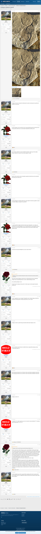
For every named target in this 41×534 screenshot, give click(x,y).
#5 (39, 174)
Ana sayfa (14, 1)
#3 (39, 125)
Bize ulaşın (24, 522)
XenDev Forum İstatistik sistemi (20, 530)
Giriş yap (34, 1)
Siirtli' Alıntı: (14, 274)
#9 (39, 272)
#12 (39, 345)
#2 (39, 101)
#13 (39, 370)
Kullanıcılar (27, 1)
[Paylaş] (38, 11)
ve (16, 98)
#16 (39, 444)
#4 (39, 150)
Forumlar (18, 1)
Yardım (2, 524)
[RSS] (1, 517)
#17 (39, 472)
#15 (39, 419)
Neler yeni (22, 1)
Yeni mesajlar (2, 3)
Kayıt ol (39, 1)
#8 (39, 247)
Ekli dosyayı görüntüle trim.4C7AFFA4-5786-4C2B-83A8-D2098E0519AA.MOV (25, 372)
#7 (39, 223)
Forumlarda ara (8, 3)
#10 (39, 296)
